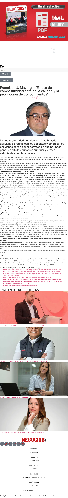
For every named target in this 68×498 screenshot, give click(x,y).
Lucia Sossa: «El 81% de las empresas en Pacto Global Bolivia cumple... (22, 432)
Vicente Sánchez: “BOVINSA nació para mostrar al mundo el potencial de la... (24, 326)
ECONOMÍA (34, 449)
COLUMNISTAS (34, 465)
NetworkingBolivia (39, 490)
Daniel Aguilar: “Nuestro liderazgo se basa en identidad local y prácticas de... (24, 361)
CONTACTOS (34, 485)
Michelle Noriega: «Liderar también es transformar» (16, 397)
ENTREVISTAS (34, 452)
